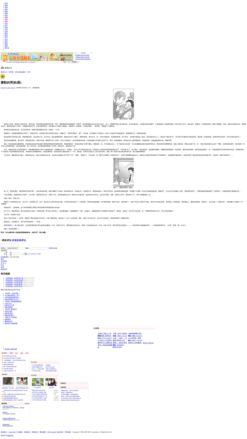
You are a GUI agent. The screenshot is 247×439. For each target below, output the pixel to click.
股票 (6, 13)
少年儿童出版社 (20, 72)
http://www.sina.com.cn (8, 88)
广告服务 (19, 432)
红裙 (6, 305)
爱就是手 (14, 309)
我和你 (10, 307)
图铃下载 (4, 290)
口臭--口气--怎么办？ (105, 338)
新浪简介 (4, 432)
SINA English (51, 432)
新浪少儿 (4, 72)
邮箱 (6, 44)
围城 (6, 315)
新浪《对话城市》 (119, 345)
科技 (6, 15)
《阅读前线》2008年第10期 (14, 280)
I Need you (8, 303)
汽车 (6, 23)
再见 (11, 313)
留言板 (3, 257)
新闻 (6, 5)
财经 (6, 11)
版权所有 (10, 435)
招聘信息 (35, 432)
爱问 (6, 42)
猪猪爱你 (8, 319)
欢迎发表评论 (19, 240)
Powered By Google (34, 254)
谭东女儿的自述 (148, 343)
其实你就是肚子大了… (12, 299)
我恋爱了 (11, 315)
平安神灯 (14, 317)
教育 (6, 33)
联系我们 (27, 432)
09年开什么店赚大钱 (105, 343)
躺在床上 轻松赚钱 (134, 343)
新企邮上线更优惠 (11, 349)
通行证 (7, 48)
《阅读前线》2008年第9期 (13, 282)
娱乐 (6, 9)
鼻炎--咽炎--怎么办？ (135, 336)
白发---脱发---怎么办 (120, 336)
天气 (6, 38)
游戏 (6, 27)
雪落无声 (8, 323)
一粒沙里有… (15, 293)
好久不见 (11, 305)
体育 (6, 7)
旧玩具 (7, 313)
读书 (6, 31)
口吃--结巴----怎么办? (135, 340)
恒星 (6, 307)
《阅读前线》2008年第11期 (14, 278)
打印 (2, 265)
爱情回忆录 (8, 321)
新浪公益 (10, 290)
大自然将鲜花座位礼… (12, 297)
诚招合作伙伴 (117, 347)
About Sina (11, 432)
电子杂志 (17, 290)
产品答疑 (68, 432)
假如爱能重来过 (16, 301)
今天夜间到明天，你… (12, 295)
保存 (2, 259)
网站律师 (43, 432)
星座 (6, 36)
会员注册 (60, 432)
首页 (6, 3)
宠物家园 (14, 323)
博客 (6, 17)
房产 (6, 25)
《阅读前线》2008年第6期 (13, 284)
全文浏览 (4, 261)
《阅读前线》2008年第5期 (13, 286)
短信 (6, 40)
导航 (6, 46)
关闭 (2, 267)
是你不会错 (8, 311)
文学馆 (11, 72)
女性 (6, 29)
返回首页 (4, 269)
